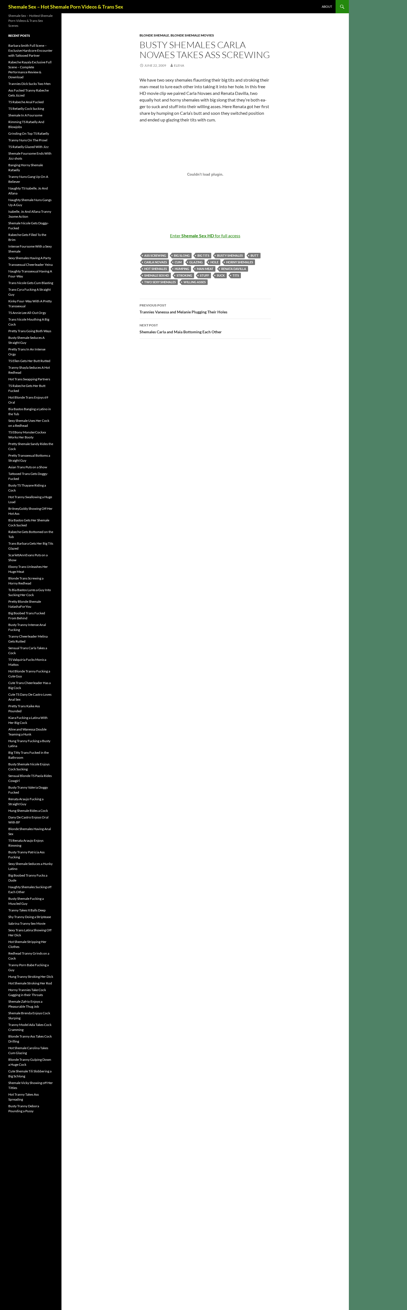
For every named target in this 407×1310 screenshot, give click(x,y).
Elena (179, 65)
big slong (182, 255)
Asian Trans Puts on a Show (27, 467)
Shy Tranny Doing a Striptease (29, 917)
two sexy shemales (160, 282)
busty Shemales (230, 255)
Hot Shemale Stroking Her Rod (30, 983)
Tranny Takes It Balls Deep (27, 910)
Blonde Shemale (154, 35)
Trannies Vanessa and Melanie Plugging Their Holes (183, 308)
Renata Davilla (233, 269)
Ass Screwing (155, 255)
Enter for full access (205, 235)
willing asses (195, 282)
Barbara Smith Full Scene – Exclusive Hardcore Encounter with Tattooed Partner (30, 50)
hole (214, 262)
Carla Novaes (155, 262)
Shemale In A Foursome (25, 115)
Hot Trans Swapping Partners (29, 379)
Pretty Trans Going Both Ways (29, 331)
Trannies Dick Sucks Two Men (29, 84)
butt (255, 255)
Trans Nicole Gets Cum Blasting (30, 283)
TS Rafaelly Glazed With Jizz (28, 147)
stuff (204, 275)
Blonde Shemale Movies (192, 35)
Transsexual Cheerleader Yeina (30, 264)
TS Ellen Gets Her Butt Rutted (29, 361)
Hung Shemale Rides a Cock (28, 811)
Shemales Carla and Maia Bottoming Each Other (181, 328)
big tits (203, 255)
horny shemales (239, 262)
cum (178, 262)
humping (182, 269)
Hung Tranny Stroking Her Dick (30, 976)
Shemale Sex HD (156, 275)
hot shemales (155, 269)
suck (221, 275)
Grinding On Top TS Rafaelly (28, 133)
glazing (196, 262)
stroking (184, 275)
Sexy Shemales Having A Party (29, 258)
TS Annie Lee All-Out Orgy (27, 313)
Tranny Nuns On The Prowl (27, 140)
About (327, 6)
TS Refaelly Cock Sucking (26, 108)
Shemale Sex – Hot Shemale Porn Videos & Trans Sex (65, 7)
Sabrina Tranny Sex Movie (26, 923)
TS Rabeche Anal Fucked (26, 102)
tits (236, 275)
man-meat (205, 269)
